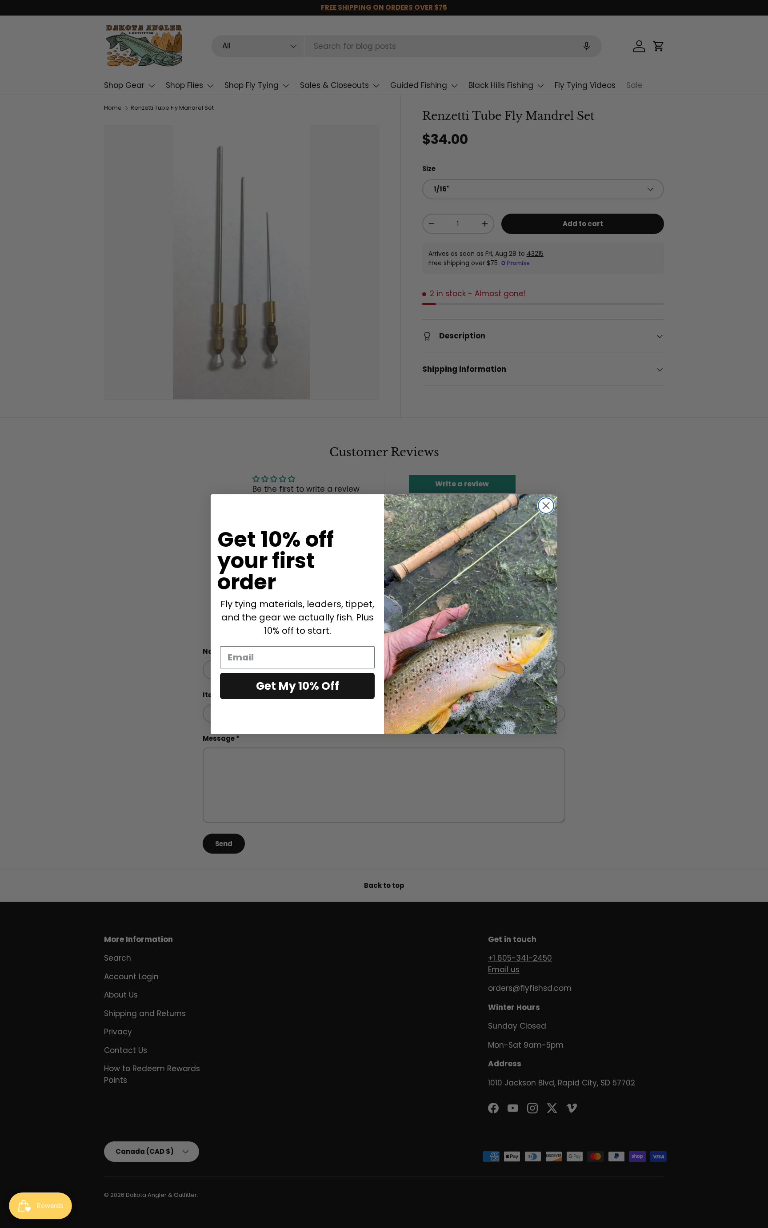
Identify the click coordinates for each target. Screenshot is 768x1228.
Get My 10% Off (297, 686)
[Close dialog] (546, 505)
